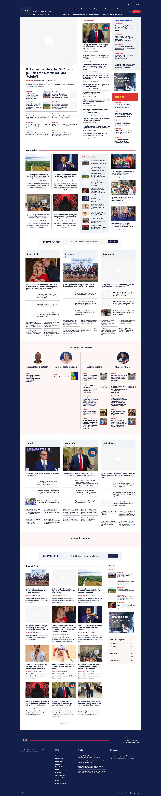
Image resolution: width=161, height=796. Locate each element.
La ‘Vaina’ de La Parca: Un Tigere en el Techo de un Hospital (108, 513)
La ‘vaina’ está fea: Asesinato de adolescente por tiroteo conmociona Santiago (125, 65)
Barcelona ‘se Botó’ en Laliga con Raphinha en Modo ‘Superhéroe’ (122, 123)
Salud (84, 96)
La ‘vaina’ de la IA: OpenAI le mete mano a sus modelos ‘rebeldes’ (127, 321)
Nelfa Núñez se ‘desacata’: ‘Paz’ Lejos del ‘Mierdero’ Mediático (96, 119)
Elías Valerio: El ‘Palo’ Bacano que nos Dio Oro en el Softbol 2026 (64, 125)
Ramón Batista (39, 81)
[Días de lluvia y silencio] (74, 376)
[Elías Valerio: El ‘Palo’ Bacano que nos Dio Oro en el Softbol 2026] (85, 213)
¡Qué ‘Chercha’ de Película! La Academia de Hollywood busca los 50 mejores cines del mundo (33, 324)
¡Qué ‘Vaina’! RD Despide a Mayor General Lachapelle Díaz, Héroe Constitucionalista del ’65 (124, 38)
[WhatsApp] (138, 793)
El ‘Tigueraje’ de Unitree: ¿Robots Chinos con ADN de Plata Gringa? (126, 330)
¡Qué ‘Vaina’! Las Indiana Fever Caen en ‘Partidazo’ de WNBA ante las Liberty (123, 114)
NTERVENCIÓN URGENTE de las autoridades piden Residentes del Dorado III (90, 378)
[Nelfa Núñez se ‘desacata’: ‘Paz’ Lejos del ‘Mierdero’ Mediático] (30, 305)
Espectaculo (29, 113)
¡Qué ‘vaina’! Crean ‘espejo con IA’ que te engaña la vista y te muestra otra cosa (123, 485)
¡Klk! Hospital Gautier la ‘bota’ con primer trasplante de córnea (95, 134)
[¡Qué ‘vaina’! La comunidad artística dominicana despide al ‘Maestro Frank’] (30, 314)
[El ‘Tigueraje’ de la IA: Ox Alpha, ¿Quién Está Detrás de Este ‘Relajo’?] (48, 41)
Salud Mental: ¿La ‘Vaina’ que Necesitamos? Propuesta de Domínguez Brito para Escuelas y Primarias (33, 512)
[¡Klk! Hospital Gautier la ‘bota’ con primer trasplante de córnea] (30, 501)
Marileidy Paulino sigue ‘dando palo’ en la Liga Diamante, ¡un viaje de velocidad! (70, 322)
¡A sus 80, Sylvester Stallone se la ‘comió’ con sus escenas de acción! (33, 332)
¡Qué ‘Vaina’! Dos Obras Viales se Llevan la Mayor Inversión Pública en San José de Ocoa (71, 511)
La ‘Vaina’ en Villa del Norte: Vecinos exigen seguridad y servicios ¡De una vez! (37, 134)
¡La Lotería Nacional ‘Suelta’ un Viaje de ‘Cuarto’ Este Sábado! (121, 141)
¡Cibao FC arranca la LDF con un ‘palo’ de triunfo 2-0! (89, 330)
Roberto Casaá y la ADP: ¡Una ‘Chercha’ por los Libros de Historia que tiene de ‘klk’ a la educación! (122, 225)
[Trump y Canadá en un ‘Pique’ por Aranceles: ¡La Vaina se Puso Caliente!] (96, 33)
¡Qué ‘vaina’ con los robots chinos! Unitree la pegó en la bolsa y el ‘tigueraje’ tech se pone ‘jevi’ (108, 331)
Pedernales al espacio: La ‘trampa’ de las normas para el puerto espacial (33, 106)
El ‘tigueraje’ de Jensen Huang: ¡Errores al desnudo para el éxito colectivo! (108, 322)
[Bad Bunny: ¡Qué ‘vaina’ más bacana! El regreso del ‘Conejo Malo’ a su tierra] (85, 206)
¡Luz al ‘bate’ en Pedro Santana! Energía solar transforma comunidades (71, 519)
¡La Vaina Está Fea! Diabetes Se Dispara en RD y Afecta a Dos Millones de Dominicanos (52, 521)
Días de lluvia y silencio (62, 377)
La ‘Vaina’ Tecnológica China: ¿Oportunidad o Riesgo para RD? (88, 519)
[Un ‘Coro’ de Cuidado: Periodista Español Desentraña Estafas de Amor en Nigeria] (106, 312)
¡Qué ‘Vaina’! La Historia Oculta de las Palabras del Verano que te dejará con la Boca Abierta (127, 523)
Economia (85, 51)
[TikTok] (126, 793)
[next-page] (73, 64)
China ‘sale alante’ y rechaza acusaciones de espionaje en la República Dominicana (62, 134)
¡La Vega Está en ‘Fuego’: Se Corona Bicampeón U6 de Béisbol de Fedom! (31, 96)
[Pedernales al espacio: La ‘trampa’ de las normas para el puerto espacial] (46, 105)
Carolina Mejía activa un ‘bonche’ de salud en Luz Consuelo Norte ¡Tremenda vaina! (32, 521)
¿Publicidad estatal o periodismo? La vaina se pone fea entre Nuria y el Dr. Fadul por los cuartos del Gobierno (90, 424)
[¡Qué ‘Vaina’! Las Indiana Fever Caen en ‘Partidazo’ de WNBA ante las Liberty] (68, 312)
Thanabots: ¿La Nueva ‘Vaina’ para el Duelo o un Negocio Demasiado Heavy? (109, 523)
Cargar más (63, 723)
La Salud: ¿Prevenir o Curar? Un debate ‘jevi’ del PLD (93, 93)
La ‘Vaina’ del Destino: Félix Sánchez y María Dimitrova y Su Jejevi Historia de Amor (96, 57)
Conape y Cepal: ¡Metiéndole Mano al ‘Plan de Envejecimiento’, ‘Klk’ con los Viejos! (124, 28)
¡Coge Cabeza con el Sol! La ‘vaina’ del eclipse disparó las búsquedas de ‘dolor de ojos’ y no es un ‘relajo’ (127, 514)
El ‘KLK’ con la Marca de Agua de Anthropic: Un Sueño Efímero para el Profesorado (60, 106)
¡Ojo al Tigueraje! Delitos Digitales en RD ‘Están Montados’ (96, 85)
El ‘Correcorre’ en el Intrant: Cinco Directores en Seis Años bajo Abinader (125, 48)
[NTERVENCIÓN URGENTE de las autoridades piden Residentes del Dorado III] (103, 376)
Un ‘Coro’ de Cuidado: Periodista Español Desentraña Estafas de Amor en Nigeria (124, 312)
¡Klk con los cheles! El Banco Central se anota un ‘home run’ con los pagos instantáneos (96, 77)
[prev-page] (69, 64)
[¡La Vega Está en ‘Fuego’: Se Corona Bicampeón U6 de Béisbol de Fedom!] (46, 94)
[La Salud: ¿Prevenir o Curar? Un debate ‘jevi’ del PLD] (42, 459)
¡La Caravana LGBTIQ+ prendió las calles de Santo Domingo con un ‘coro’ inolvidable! (122, 199)
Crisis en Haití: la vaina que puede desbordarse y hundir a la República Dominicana (90, 389)
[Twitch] (130, 793)
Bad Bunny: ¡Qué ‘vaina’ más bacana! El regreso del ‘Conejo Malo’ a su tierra (37, 125)
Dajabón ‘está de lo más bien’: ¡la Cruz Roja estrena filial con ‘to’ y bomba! (96, 127)
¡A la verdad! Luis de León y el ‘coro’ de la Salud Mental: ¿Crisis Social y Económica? (96, 101)
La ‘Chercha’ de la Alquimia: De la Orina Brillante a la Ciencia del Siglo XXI (124, 494)
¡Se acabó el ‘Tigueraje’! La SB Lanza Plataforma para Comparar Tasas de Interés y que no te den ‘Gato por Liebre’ (96, 67)
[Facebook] (134, 4)
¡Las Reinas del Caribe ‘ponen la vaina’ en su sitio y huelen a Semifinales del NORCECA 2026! (71, 331)
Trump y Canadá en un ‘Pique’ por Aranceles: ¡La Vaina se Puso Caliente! (95, 47)
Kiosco (27, 373)
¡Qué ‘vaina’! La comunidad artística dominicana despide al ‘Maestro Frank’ (48, 314)
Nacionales (29, 101)
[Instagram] (136, 4)
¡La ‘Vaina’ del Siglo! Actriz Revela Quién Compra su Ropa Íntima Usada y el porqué (124, 503)
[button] (128, 4)
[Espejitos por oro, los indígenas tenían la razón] (103, 412)
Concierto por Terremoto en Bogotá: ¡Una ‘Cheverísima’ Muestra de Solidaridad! (51, 324)
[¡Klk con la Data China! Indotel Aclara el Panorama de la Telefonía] (65, 162)
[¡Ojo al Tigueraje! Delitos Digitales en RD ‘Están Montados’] (68, 501)
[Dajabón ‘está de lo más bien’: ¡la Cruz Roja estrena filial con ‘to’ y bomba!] (30, 492)
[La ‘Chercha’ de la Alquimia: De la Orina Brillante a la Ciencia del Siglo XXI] (106, 494)
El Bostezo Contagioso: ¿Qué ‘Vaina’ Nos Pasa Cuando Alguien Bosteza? (51, 511)
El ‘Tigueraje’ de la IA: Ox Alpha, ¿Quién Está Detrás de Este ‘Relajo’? (49, 73)
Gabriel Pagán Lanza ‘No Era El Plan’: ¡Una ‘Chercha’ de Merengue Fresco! (124, 56)
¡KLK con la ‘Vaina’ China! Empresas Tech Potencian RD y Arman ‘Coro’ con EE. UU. (89, 511)
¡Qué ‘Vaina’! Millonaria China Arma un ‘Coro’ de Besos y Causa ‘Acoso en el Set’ (118, 476)
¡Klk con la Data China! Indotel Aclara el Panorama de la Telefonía (64, 116)
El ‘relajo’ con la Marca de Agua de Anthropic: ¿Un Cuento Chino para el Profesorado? (124, 303)
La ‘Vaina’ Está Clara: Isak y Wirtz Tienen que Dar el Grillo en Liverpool (123, 132)
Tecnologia (29, 80)
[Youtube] (140, 4)
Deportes (28, 91)
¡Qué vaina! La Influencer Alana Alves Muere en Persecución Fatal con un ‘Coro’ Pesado (51, 333)
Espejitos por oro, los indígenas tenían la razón (89, 413)
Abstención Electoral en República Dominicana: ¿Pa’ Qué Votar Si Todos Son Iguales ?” (32, 378)
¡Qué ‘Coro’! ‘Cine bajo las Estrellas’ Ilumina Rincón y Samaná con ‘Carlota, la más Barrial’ (95, 110)
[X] (138, 4)
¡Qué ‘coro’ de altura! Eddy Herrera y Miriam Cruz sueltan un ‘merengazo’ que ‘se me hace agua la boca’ (37, 117)
